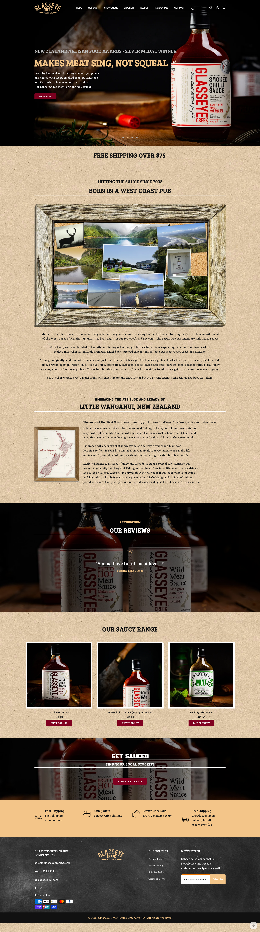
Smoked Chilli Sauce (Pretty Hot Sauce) (59, 712)
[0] (224, 8)
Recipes (144, 7)
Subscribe (218, 879)
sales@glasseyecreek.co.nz (52, 863)
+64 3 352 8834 (44, 871)
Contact (179, 7)
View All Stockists (130, 781)
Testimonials (161, 7)
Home (79, 7)
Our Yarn (93, 7)
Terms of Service (158, 878)
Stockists (129, 7)
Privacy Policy (156, 859)
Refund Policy (156, 865)
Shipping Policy (156, 872)
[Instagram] (41, 888)
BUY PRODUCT (59, 722)
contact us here (48, 879)
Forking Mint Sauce (130, 712)
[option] (130, 73)
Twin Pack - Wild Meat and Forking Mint (201, 712)
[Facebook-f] (35, 888)
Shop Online (111, 7)
